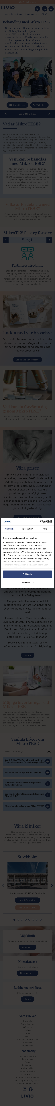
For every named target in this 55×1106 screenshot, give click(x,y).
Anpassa (26, 582)
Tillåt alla (27, 574)
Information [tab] (27, 529)
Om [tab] (45, 529)
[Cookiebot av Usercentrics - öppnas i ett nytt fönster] (40, 521)
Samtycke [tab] (10, 529)
